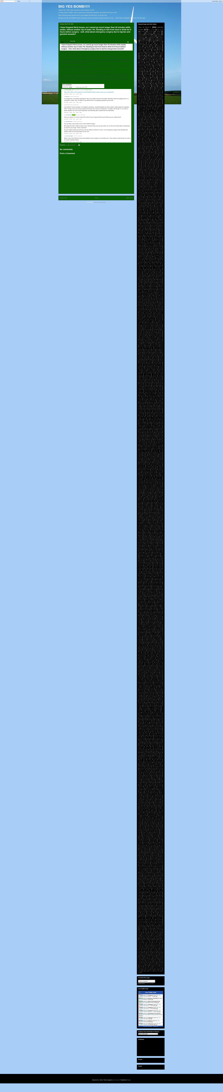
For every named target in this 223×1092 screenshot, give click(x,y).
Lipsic (150, 232)
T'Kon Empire (159, 269)
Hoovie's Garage (141, 93)
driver (160, 455)
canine (145, 365)
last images (145, 620)
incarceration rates (157, 578)
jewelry (151, 600)
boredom (142, 346)
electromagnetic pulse (144, 469)
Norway (159, 46)
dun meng (161, 460)
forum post (149, 518)
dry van (151, 459)
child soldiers (147, 386)
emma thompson (146, 475)
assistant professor (144, 312)
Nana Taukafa (146, 242)
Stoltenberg (148, 268)
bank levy (154, 102)
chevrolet (140, 70)
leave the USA (158, 628)
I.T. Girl (158, 219)
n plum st (159, 689)
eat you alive (141, 465)
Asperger (159, 178)
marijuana (150, 649)
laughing (144, 623)
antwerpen (146, 300)
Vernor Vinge (160, 276)
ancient (161, 295)
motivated (142, 682)
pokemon (161, 79)
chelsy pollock (147, 383)
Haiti (143, 219)
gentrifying (140, 530)
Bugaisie (146, 185)
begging (149, 333)
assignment (153, 310)
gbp (157, 528)
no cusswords (152, 708)
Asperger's (140, 179)
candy (139, 365)
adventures (153, 288)
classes (144, 396)
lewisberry (150, 630)
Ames (160, 175)
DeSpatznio (149, 202)
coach (153, 399)
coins (162, 400)
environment (140, 480)
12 (162, 158)
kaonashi (160, 608)
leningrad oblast (158, 629)
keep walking (143, 610)
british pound (157, 352)
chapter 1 (142, 53)
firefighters (157, 508)
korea (159, 76)
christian (155, 390)
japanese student (152, 593)
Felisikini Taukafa (142, 210)
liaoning (139, 632)
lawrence (140, 626)
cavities (139, 370)
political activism (149, 761)
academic (142, 99)
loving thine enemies (147, 640)
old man (146, 722)
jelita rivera (147, 598)
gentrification (146, 529)
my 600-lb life (152, 689)
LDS (151, 42)
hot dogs (140, 565)
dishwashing (142, 445)
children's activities (157, 388)
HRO (139, 219)
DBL (145, 196)
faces (157, 492)
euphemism (159, 483)
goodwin (160, 542)
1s (146, 165)
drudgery (152, 458)
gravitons (146, 545)
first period (148, 509)
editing (159, 466)
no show (158, 709)
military (152, 130)
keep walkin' (160, 609)
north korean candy (153, 715)
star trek (150, 43)
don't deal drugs (141, 448)
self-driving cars (148, 143)
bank (143, 326)
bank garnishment (151, 326)
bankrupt (159, 326)
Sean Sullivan (154, 260)
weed (160, 149)
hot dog (160, 563)
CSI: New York (160, 186)
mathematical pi (143, 655)
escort (144, 482)
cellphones (147, 373)
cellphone (140, 373)
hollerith (141, 560)
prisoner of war (141, 771)
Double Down (152, 203)
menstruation (158, 663)
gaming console (141, 526)
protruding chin (147, 776)
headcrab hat (142, 553)
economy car (141, 466)
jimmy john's (148, 76)
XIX (146, 280)
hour (146, 565)
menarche (149, 663)
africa (147, 99)
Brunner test (149, 62)
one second (149, 725)
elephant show (146, 470)
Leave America (155, 230)
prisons (149, 771)
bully (147, 358)
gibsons (140, 536)
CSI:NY (141, 188)
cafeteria (155, 360)
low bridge (159, 640)
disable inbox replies (80, 87)
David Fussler (158, 200)
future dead (146, 74)
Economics (151, 206)
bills (143, 340)
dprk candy (158, 452)
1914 (152, 160)
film (143, 119)
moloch (145, 678)
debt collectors (143, 430)
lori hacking (157, 638)
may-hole (155, 656)
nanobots (160, 692)
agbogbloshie (153, 289)
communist (161, 108)
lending (151, 629)
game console (141, 525)
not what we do (158, 718)
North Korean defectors (143, 248)
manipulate (161, 646)
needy (156, 699)
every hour (148, 488)
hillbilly (158, 555)
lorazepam (150, 638)
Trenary (159, 273)
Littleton (156, 232)
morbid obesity (146, 679)
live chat (161, 632)
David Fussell (150, 200)
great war (145, 546)
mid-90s (160, 666)
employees (159, 116)
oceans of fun (147, 720)
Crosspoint (140, 195)
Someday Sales (155, 263)
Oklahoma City (151, 249)
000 (157, 153)
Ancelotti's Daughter (149, 176)
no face (158, 708)
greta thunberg (160, 546)
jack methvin (154, 588)
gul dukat (153, 548)
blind (151, 342)
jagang (145, 589)
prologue (142, 82)
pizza (160, 752)
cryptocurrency (158, 420)
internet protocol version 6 (157, 585)
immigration (160, 573)
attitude (152, 316)
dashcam (148, 428)
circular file (142, 395)
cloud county (142, 108)
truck (160, 86)
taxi (149, 146)
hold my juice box (158, 558)
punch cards (155, 778)
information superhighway (157, 581)
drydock (140, 460)
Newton (141, 96)
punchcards (145, 779)
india (154, 579)
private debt (155, 771)
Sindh (155, 262)
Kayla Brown (160, 228)
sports (153, 83)
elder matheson (159, 468)
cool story (140, 413)
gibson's (146, 535)
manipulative (149, 648)
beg (139, 333)
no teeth (148, 710)
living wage (142, 633)
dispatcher (150, 445)
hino (162, 555)
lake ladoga (147, 618)
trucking (140, 88)
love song (157, 639)
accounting (154, 283)
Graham (161, 216)
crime (162, 419)
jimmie (160, 600)
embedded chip (152, 472)
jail (138, 591)
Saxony (147, 260)
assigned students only (143, 310)
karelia (139, 609)
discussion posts (159, 443)
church (157, 393)
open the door (152, 728)
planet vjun (145, 755)
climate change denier (157, 398)
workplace (146, 88)
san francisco (147, 142)
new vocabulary (141, 703)
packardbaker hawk (159, 738)
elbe (153, 468)
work (141, 62)
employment (141, 43)
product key (147, 775)
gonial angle (155, 540)
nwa (141, 720)
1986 (148, 163)
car (160, 68)
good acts (140, 542)
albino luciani (152, 290)
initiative (154, 582)
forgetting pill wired (155, 516)
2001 (156, 165)
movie (139, 135)
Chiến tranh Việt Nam (148, 190)
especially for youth (152, 482)
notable (145, 719)
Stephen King (146, 266)
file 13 (153, 503)
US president (156, 275)
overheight (153, 733)
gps (139, 123)
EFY (152, 205)
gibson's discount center (156, 535)
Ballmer (145, 180)
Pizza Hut (159, 96)
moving (144, 135)
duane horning (150, 460)
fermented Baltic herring (150, 500)
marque (144, 652)
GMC (156, 212)
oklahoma (140, 722)
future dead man (152, 522)
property (140, 776)
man (161, 643)
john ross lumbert (150, 603)
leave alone (142, 628)
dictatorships (150, 442)
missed (156, 672)
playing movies (145, 758)
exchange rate (154, 489)
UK (151, 275)
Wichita (158, 98)
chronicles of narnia (150, 393)
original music (141, 732)
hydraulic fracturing (157, 568)
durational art (149, 462)
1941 (160, 160)
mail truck (142, 130)
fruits (155, 520)
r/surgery (67, 41)
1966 (152, 162)
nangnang (159, 690)
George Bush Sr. (146, 215)
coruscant (142, 415)
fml (162, 55)
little (157, 632)
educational (140, 468)
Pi (149, 252)
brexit (158, 105)
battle (159, 329)
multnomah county (159, 688)
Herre (150, 219)
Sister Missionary (144, 263)
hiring (147, 126)
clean (152, 70)
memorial (156, 660)
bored (162, 345)
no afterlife (158, 706)
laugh (141, 129)
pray (141, 765)
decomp (145, 432)
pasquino (142, 743)
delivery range (160, 436)
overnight (159, 733)
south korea (147, 145)
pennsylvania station (142, 749)
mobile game (141, 676)
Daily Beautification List (154, 198)
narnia (160, 693)
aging (160, 99)
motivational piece (149, 683)
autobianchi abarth (142, 319)
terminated (160, 85)
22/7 (155, 168)
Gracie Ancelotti (154, 216)
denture (141, 113)
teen (153, 146)
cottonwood (153, 415)
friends (150, 520)
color (143, 406)
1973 (160, 162)
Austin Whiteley (150, 90)
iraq (159, 586)
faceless (153, 492)
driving (155, 456)
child (158, 385)
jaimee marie (152, 591)
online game (147, 726)
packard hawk (158, 736)
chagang (154, 373)
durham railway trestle (158, 462)
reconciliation (160, 139)
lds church (146, 626)
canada (139, 363)
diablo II (140, 33)
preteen (139, 139)
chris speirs (148, 390)
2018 (156, 166)
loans (160, 633)
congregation (159, 409)
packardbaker (149, 738)
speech (153, 145)
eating (147, 116)
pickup (153, 751)
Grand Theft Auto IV (153, 218)
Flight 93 (159, 210)
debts (144, 71)
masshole (155, 653)
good (160, 540)
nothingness (151, 719)
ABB (155, 173)
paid (147, 739)
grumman (155, 123)
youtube (158, 88)
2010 (148, 166)
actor (141, 286)
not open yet (150, 718)
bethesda (159, 103)
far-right (149, 496)
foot (157, 513)
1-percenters (153, 156)
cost (148, 415)
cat (155, 369)
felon (141, 499)
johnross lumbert (159, 603)
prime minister (160, 768)
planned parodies (152, 79)
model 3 (154, 676)
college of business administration (145, 405)
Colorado (155, 192)
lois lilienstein (155, 636)
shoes (139, 46)
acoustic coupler (145, 285)
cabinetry (161, 359)
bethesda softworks (142, 105)
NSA (162, 95)
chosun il (140, 390)
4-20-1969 (149, 170)
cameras (161, 360)
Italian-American (158, 222)
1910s (148, 160)
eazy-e (148, 465)
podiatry (149, 759)
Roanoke (149, 256)
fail (161, 492)
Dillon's (155, 202)
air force (145, 290)
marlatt (157, 650)
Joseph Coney (146, 226)
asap (148, 309)
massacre (149, 653)
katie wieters (145, 609)
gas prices (147, 528)
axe (144, 322)
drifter (147, 453)
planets (150, 755)
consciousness (157, 410)
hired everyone (151, 556)
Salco (149, 259)
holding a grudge (151, 559)
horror (155, 563)
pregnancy (148, 766)
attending (147, 316)
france (160, 518)
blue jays (153, 343)
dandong (160, 423)
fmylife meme (155, 56)
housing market (158, 565)
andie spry (160, 52)
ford (139, 516)
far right (144, 496)
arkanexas (159, 306)
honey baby (140, 562)
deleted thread (152, 435)
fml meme (142, 56)
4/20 (154, 170)
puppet (157, 779)
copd (145, 413)
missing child (149, 673)
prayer (145, 765)
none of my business (146, 712)
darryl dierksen (158, 426)
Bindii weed (158, 182)
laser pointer (158, 619)
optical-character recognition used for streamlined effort (150, 729)
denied (160, 438)
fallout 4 (145, 495)
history (141, 58)
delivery (150, 71)
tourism (151, 31)
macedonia (159, 642)
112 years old (152, 158)
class (139, 396)
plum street (142, 759)
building (156, 356)
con (161, 408)
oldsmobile (153, 722)
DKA (162, 196)
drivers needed (149, 456)
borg (147, 346)
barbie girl (156, 328)
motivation (147, 133)
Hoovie (159, 92)
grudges (147, 548)
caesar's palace (148, 360)
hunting (150, 568)
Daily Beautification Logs (153, 199)
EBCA (148, 205)
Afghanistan (140, 175)
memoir (150, 660)
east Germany (141, 116)
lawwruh (67, 96)
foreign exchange (145, 516)
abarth (148, 282)
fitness (160, 509)
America (147, 175)
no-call (153, 710)
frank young (140, 519)
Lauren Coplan (146, 230)
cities (160, 395)
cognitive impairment (151, 400)
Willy (139, 280)
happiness (140, 552)
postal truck (152, 138)
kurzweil (159, 616)
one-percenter (156, 725)
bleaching (146, 342)
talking (154, 85)
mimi (147, 670)
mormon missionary (156, 679)
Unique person (152, 276)
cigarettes (153, 106)
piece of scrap (160, 751)
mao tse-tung (157, 648)
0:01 (161, 153)
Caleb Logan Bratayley (157, 188)
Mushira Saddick (157, 240)
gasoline (153, 528)
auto (141, 318)
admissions (149, 67)
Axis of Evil (160, 179)
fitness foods (141, 510)
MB (148, 233)
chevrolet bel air (141, 385)
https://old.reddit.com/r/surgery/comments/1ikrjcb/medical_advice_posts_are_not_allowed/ (89, 92)
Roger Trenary (141, 258)
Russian (153, 258)
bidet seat (161, 338)
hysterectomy (157, 571)
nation (144, 696)
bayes (144, 330)
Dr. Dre (158, 203)
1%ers (139, 156)
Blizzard (150, 33)
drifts (161, 453)
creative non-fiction (152, 418)
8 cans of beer (160, 172)
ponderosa (140, 762)
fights (149, 503)
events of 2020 (141, 488)
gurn (144, 549)
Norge (146, 96)
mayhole (142, 658)
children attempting (148, 388)
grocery (140, 76)
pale (139, 741)
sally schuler (159, 140)
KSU (152, 46)
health (155, 125)
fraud (160, 119)
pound (158, 763)
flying (152, 512)
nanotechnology (148, 693)
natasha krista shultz (153, 695)
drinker (139, 455)
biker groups (154, 339)
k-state (153, 44)
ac (162, 98)
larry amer (145, 619)
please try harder (154, 758)
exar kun (147, 489)
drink (162, 113)
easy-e (160, 463)
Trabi (145, 273)
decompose (151, 432)
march (144, 649)
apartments (160, 300)
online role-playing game (156, 726)
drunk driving (145, 459)
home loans (147, 560)
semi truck (155, 82)
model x (140, 678)
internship (148, 586)
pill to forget (145, 752)
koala (141, 615)
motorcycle (153, 133)
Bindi (162, 180)
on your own (142, 725)
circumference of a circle (152, 395)
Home (97, 198)
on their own (160, 723)
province (154, 776)
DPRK (141, 198)
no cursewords (144, 708)
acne (139, 285)
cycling (161, 422)
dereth (145, 439)
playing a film (146, 756)
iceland (159, 572)
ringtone (152, 140)
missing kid (140, 675)
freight (139, 120)
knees (148, 613)
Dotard (146, 203)
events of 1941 (149, 485)
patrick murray (154, 745)
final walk (149, 505)
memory (151, 662)
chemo (154, 383)
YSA (150, 280)
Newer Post (63, 198)
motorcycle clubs (158, 683)
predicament (140, 766)
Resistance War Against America (156, 255)
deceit (155, 430)
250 (139, 169)
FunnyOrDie (140, 212)
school (140, 50)
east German (159, 115)
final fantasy (159, 503)
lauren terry (150, 623)
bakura (154, 325)
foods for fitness (150, 513)
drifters (151, 453)
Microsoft (140, 239)
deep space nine (151, 110)
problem (159, 772)
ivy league (148, 588)
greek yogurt (152, 546)
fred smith (140, 520)
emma (148, 473)
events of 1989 (141, 486)
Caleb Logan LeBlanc (142, 189)
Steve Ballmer (155, 266)
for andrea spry (145, 515)
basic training (146, 329)
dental (151, 55)
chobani (153, 389)
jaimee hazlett (145, 591)
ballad (158, 31)
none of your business (145, 713)
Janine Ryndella (153, 223)
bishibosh (149, 340)
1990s (160, 163)
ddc (139, 429)
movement (159, 133)
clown (144, 399)
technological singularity (144, 61)
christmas (159, 392)
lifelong (144, 632)
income (149, 579)
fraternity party (158, 519)
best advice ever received (156, 335)
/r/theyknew (140, 153)
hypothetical (149, 571)
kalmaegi (149, 608)
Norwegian (152, 96)
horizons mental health (143, 563)
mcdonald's (159, 658)
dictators (157, 113)
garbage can (155, 526)
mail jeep (146, 643)
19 (140, 160)
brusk (160, 355)
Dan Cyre (140, 92)
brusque (140, 356)
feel (146, 498)
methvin (154, 665)
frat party (152, 519)
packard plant (141, 738)
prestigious (153, 768)
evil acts (155, 488)
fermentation (158, 499)
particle (139, 742)
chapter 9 (153, 378)
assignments (160, 310)
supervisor (147, 85)
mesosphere (148, 665)
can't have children (157, 362)
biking (139, 340)
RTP (149, 253)
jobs (156, 602)
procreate (159, 773)
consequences (141, 412)
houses (139, 128)
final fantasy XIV (141, 505)
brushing (155, 355)
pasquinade (153, 742)
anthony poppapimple (143, 299)
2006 (157, 89)
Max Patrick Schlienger (149, 235)
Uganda (145, 276)
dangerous (140, 425)
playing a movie (154, 756)
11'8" (144, 158)
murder (159, 77)
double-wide (155, 450)
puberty (160, 776)
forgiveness (155, 119)
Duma (143, 205)
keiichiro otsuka (152, 610)
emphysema (158, 476)
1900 (144, 160)
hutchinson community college (153, 58)
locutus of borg (141, 635)
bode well (142, 345)
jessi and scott (156, 599)
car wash (142, 368)
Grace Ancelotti (146, 216)
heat (162, 553)
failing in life (147, 493)
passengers (154, 743)
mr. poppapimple (144, 686)
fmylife (148, 56)
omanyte (159, 722)
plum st (161, 758)
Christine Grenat (141, 192)
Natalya (156, 243)
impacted (142, 575)
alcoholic (159, 290)
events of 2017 (150, 486)
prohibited (159, 775)
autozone (156, 320)
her (149, 555)
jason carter (157, 128)
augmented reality (159, 316)
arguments (151, 306)
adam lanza (146, 286)
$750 (154, 152)
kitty (161, 612)
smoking (140, 145)
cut (146, 109)
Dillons (160, 202)
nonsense (154, 713)
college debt (151, 403)
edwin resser (148, 468)
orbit (146, 731)
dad (149, 423)
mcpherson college (142, 659)
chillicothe (140, 389)
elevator (153, 470)
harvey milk (160, 552)
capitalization (141, 366)
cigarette (147, 106)
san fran (140, 142)
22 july (150, 168)
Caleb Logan (147, 188)
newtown (140, 705)
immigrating (154, 573)
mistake (160, 675)
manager (154, 49)
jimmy (139, 602)
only (139, 728)
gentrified (153, 529)
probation (153, 772)
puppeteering (145, 781)
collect (145, 403)
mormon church (154, 132)
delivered (145, 436)
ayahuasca (149, 322)
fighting (144, 503)
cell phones (159, 372)
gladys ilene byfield (148, 539)
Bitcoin (139, 183)
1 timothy (146, 155)
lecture (145, 129)
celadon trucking (146, 372)
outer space (154, 732)
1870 (153, 159)
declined (140, 432)
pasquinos (147, 743)
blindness (156, 342)
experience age (148, 490)
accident (142, 283)
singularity (146, 83)
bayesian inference (142, 332)
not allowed (145, 716)
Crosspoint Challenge (151, 195)
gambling (140, 122)
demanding (142, 438)
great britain (148, 123)
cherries (159, 383)
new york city (149, 136)
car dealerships (154, 366)
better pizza (151, 336)
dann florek (155, 425)
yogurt (147, 150)
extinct (155, 490)
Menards (141, 236)
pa (148, 735)
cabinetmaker (154, 359)
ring (147, 140)
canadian (146, 363)
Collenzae (149, 192)
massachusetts (141, 653)
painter (155, 739)
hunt (146, 568)
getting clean (146, 533)
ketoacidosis (141, 612)
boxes (153, 105)
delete (146, 435)
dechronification (141, 110)
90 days (146, 173)
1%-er (151, 155)
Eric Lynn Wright (148, 209)
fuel (159, 520)
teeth (156, 146)
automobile (140, 102)
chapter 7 (147, 378)
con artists (140, 409)
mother (141, 133)
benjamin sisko (141, 335)
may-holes (161, 656)
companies (144, 408)
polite (160, 759)
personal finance (141, 751)
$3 (142, 152)
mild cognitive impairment (143, 668)
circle (162, 393)
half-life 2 (142, 550)
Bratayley (145, 183)
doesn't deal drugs (154, 446)
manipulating (142, 648)
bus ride (155, 358)
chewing (148, 385)
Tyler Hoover (141, 98)
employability (141, 478)
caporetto (147, 366)
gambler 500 (159, 523)
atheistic (161, 313)
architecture (155, 305)
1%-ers (155, 155)
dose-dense (148, 449)
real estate (153, 139)
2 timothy (151, 165)
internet (139, 585)
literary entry (156, 34)
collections (149, 108)
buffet (162, 105)
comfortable (147, 406)
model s (160, 676)
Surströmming (141, 269)
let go (153, 129)
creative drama (141, 418)
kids (146, 612)
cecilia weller (150, 370)
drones (139, 458)
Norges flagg (141, 246)
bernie (147, 335)
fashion (153, 118)
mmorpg (154, 77)
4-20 (144, 170)
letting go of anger (142, 630)
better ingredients (142, 336)
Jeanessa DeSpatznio (144, 225)
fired (153, 73)
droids (160, 456)
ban (139, 326)
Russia (147, 258)
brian (158, 350)
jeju (156, 596)
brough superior (147, 355)
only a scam (144, 728)
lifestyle (157, 129)
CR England (148, 186)
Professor (154, 252)
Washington (152, 98)
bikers (160, 339)
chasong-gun (141, 380)
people (145, 138)
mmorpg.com (141, 132)
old (144, 79)
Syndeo (147, 269)
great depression (153, 545)
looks (144, 638)
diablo (143, 31)
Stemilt (139, 266)
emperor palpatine (148, 476)
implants (148, 576)
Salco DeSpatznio (157, 259)
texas (154, 61)
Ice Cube (150, 220)
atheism (151, 313)
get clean (152, 532)
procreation (140, 775)
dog (161, 446)
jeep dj (143, 596)
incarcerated (141, 578)
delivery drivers (152, 436)
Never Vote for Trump (150, 245)
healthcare (161, 125)
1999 (143, 165)
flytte (156, 512)
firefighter (151, 508)
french (144, 120)
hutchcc (145, 128)
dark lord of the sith (148, 426)
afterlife (147, 289)
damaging (154, 423)
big (140, 339)
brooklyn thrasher (158, 353)
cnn (149, 399)
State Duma (158, 265)
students (140, 85)
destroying (150, 439)
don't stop (156, 448)
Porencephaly (68, 89)
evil (144, 118)
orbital (151, 731)
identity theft (140, 573)
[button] (62, 89)
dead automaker (145, 429)
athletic (147, 315)
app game (150, 302)
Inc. (155, 220)
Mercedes (147, 236)
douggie (145, 452)
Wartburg (150, 278)
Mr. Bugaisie (141, 240)
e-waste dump (153, 463)
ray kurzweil (146, 139)
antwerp (140, 300)
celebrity (153, 372)
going (158, 539)
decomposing (159, 432)
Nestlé (161, 243)
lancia (139, 619)
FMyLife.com (157, 50)
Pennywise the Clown (142, 252)
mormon (159, 44)
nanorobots (140, 693)
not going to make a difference (156, 716)
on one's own (153, 723)
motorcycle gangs (142, 685)
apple (155, 302)
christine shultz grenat (150, 392)
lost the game (151, 639)
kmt (139, 613)
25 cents (160, 168)
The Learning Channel (148, 272)
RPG (145, 253)
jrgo (154, 605)
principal (151, 769)
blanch (154, 340)
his (162, 556)
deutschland (148, 440)
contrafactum (151, 37)
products (154, 775)
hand (148, 550)
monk (139, 679)
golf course (144, 540)
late (162, 128)
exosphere (140, 490)
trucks (141, 149)
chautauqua (149, 382)
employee (148, 47)
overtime (140, 735)
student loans (144, 42)
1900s (147, 89)
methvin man (160, 665)
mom (150, 678)
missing (141, 673)
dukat (156, 460)
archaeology (142, 305)
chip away (147, 389)
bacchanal (154, 323)
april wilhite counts (155, 303)
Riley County (142, 256)
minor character (141, 672)
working (148, 50)
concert (146, 409)
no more (152, 709)
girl (144, 536)
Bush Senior (158, 185)
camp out (149, 362)
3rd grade (151, 30)
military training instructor (147, 669)
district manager (157, 445)
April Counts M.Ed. (150, 178)
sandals (153, 142)
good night (154, 542)
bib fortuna (158, 336)
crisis (141, 420)
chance (154, 375)
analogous (156, 295)
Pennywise (159, 250)
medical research (152, 659)
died (156, 442)
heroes (153, 555)
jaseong (160, 593)
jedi (153, 595)
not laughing (142, 718)
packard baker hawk (147, 736)
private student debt (145, 80)
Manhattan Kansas (151, 52)
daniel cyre (147, 425)
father (157, 496)
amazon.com (146, 295)
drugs (152, 115)
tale (146, 146)
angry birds (152, 296)
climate (156, 396)
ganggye (149, 526)
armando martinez (148, 308)
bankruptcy (141, 47)
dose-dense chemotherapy (144, 450)
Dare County (142, 200)
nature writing (141, 698)
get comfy (158, 532)
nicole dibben (146, 705)
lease (157, 626)
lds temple (152, 626)
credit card (146, 419)
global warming (158, 122)
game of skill (148, 525)
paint (151, 739)
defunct (159, 110)
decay (150, 430)
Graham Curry (143, 218)
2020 (160, 166)
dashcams (154, 428)
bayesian (149, 330)
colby (147, 402)
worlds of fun (141, 150)
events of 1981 (158, 485)
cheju (141, 383)
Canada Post (152, 189)
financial (154, 505)
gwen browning (155, 549)
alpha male (159, 293)
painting (160, 739)
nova (156, 719)
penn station (148, 748)
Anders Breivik (158, 176)
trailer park (161, 148)
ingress (141, 582)
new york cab (159, 703)
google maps (141, 543)
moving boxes (155, 685)
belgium (159, 333)
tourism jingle (144, 40)
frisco (155, 120)
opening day (159, 728)
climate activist (147, 398)
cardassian (155, 368)
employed (149, 478)
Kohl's (148, 229)
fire (140, 506)
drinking (145, 455)
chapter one (150, 53)
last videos (151, 622)
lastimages (157, 622)
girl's (148, 536)
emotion (154, 475)
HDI (160, 218)
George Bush (152, 213)
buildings (141, 106)
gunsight (140, 549)
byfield (148, 359)
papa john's (158, 741)
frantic (146, 519)
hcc (162, 56)
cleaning (161, 106)
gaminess (160, 525)
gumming (159, 548)
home (151, 126)
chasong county (150, 379)
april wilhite (147, 303)
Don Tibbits (140, 203)
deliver (139, 436)
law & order (156, 623)
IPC (148, 93)
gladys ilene (153, 538)
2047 (139, 168)
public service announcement (144, 778)
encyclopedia (151, 479)
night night (159, 705)
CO (143, 186)
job (155, 76)
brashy (141, 350)
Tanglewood (156, 270)
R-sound (140, 253)
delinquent (140, 112)
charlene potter (141, 379)
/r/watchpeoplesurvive (149, 153)
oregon (160, 731)
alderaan (140, 292)
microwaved (153, 666)
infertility (149, 581)
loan (148, 633)
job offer (151, 602)
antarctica (145, 100)
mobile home (148, 676)
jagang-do (159, 589)
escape (139, 118)
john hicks (161, 602)
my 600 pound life (143, 689)
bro (162, 352)
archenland (149, 305)
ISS (145, 220)
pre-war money (158, 765)
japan (159, 47)
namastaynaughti (69, 135)
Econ (146, 206)
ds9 (144, 460)
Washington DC (157, 278)
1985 (143, 163)
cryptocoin (150, 420)
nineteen (140, 706)
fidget (154, 502)
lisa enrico (152, 632)
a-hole (143, 282)
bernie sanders (151, 103)
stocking (159, 83)
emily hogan (142, 473)
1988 (152, 163)
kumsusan (146, 616)
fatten (162, 496)
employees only (141, 479)
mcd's (153, 658)
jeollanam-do (141, 599)
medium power (144, 660)
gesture (146, 532)
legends (146, 629)
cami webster (143, 362)
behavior (160, 102)
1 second (140, 155)
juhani (158, 605)
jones (145, 605)
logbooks (154, 635)
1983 (152, 89)
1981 (139, 163)
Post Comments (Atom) (100, 202)
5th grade (153, 40)
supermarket (141, 146)
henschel (145, 555)
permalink (66, 102)
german (141, 532)
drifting (156, 453)
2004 (160, 165)
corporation (151, 413)
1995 (139, 165)
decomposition (141, 433)
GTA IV (160, 212)
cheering (161, 382)
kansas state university (144, 49)
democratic (160, 112)
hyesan (139, 569)
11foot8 (158, 158)
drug (155, 71)
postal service (152, 763)
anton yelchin (158, 299)
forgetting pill (148, 119)
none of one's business (158, 712)
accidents (148, 283)
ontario (160, 136)
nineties (145, 706)
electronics (154, 469)
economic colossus (157, 465)
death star (158, 109)
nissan (140, 79)
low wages (140, 642)
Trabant (140, 273)
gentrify (159, 529)
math (148, 130)
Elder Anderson (148, 92)
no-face (158, 710)
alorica (153, 293)
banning (140, 328)
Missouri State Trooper (149, 239)
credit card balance (155, 419)
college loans (159, 403)
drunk (139, 459)
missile (161, 672)
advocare (142, 289)
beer (160, 332)
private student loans (157, 80)
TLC (147, 270)
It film (152, 222)
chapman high (147, 376)
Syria (152, 269)
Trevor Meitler (141, 275)
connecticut (140, 410)
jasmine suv (140, 595)
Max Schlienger (159, 235)
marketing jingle (150, 650)
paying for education (156, 746)
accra (160, 283)
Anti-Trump (140, 178)
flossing (147, 512)
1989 (156, 163)
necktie (151, 699)
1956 (144, 162)
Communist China (149, 193)
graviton (140, 545)
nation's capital (151, 696)
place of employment (149, 753)
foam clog (161, 512)
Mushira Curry (149, 240)
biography (147, 44)
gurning (148, 549)
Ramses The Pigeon (157, 253)
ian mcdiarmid (153, 572)
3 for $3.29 (148, 169)
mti (158, 686)
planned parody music (158, 755)
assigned (160, 309)
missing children (157, 673)
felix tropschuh (160, 498)
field (140, 503)
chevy (147, 70)
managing (159, 645)
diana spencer (141, 442)
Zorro (139, 282)
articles (156, 308)
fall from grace (159, 493)
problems (140, 773)
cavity (144, 370)
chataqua (155, 380)
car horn (161, 366)
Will (156, 279)
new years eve (150, 703)
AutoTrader (154, 179)
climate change (159, 53)
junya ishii (158, 606)
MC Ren (153, 233)
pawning (147, 746)
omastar (140, 723)
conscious (149, 410)
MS (157, 233)
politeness (140, 761)
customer (148, 422)
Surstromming (157, 268)
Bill (156, 90)
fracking (155, 518)
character (159, 378)
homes (155, 126)
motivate (161, 680)
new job (160, 702)
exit (160, 489)
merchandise (141, 665)
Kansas (148, 34)
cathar (160, 369)
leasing (161, 626)
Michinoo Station (147, 238)
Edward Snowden (159, 206)
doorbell (161, 448)
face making (146, 492)
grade (143, 123)
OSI (144, 249)
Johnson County (143, 95)
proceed (146, 773)
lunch (150, 642)
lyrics (162, 129)
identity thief (147, 573)
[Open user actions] (129, 42)
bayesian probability (153, 332)
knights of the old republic (157, 613)
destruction (156, 439)
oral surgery (141, 731)
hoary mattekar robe (144, 558)
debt (146, 55)
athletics (154, 315)
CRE (154, 186)
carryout (145, 369)
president (159, 138)
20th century (145, 168)
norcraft (160, 713)
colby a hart (153, 402)
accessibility (160, 282)
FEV (155, 209)
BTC (141, 180)
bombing (147, 345)
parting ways (146, 742)
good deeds (147, 542)
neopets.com (141, 702)
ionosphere (154, 586)
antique (151, 299)
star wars (161, 40)
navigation (148, 698)
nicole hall (153, 705)
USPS (147, 98)
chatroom (161, 380)
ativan (160, 315)
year (153, 88)
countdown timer (157, 416)
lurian (154, 642)
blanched (160, 340)
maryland (159, 652)
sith (155, 143)
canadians (152, 363)
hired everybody (143, 556)
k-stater (143, 608)
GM (155, 92)
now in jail (161, 719)
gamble (160, 120)
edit (155, 466)
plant (141, 756)
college (141, 55)
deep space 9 (150, 433)
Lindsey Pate (143, 232)
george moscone (159, 530)
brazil (146, 350)
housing (150, 565)
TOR (151, 270)
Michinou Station (157, 238)
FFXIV (160, 209)
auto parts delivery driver (149, 318)
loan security (154, 633)
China (160, 90)
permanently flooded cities (155, 749)
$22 (139, 152)
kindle (156, 612)
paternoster (160, 743)
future (139, 74)
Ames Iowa (140, 176)
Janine (146, 223)
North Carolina (158, 246)
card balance (148, 368)
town (145, 148)
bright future (146, 352)
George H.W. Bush (155, 215)
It (148, 222)
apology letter (143, 302)
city (157, 106)
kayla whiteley (153, 609)
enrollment (159, 479)
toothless (148, 86)
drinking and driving (153, 455)
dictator (152, 113)
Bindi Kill (142, 182)
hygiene (153, 569)
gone (149, 540)
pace (152, 735)
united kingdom (148, 149)
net (150, 702)
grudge (141, 548)
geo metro (151, 530)
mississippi (154, 675)
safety (148, 82)
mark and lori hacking (158, 649)
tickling (146, 46)
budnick (145, 356)
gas (161, 526)
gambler (152, 523)
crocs (141, 109)
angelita (146, 296)
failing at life (140, 493)
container (149, 412)
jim (155, 600)
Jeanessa (161, 223)
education (157, 55)
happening (153, 550)
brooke (141, 353)
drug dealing (158, 458)
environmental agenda (150, 480)
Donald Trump (154, 64)
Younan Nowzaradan (157, 280)
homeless (153, 560)
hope (155, 562)
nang (147, 690)
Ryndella (158, 258)
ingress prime (148, 582)
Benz (158, 180)
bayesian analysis (157, 330)
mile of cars (153, 668)
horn (151, 563)
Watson (139, 279)
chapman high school (157, 376)
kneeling (143, 613)
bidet (149, 105)
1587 (149, 159)
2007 (139, 166)
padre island (142, 739)
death (139, 71)
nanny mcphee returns (151, 692)
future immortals (145, 523)
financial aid (160, 505)
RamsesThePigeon (142, 255)
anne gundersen (146, 298)
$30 (150, 152)
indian (158, 579)
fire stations (145, 508)
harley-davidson (148, 552)
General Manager (142, 213)
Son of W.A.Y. (144, 27)
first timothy (154, 509)
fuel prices (145, 522)
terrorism (161, 146)
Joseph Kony (154, 226)
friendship (150, 120)
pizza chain (140, 753)
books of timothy (155, 345)
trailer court (154, 148)
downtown (152, 452)
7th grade (153, 172)
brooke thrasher (148, 353)
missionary (147, 675)
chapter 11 (140, 378)
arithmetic (151, 100)
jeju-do (141, 598)
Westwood (145, 279)
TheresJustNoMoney (70, 42)
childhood (154, 386)
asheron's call (158, 100)
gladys (156, 536)
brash (162, 349)
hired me (158, 556)
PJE (154, 250)
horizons (160, 562)
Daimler (161, 199)
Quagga (160, 252)
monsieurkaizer (69, 121)
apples (160, 302)
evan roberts (141, 485)
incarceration (148, 578)
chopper (159, 389)
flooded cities (141, 512)
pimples (155, 752)
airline (139, 100)
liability (160, 630)
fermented (140, 500)
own (145, 735)
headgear (149, 553)
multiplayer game (150, 688)
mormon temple (141, 680)
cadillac (141, 360)
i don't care (145, 572)
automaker (152, 319)
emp (158, 475)
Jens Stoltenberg (155, 225)
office (155, 136)
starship (159, 145)
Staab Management (149, 265)
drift (143, 453)
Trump (147, 275)
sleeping (160, 143)
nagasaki (149, 135)
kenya (160, 610)
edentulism (149, 466)
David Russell (141, 202)
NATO (139, 242)
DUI (145, 198)
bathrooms (153, 329)
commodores (155, 406)
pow (162, 763)
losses (144, 639)
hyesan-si (146, 569)
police (155, 759)
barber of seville (147, 328)
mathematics (152, 655)
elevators (159, 470)
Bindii (147, 182)
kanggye (154, 608)
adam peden (153, 286)
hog (151, 558)
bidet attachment (153, 338)
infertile (143, 581)
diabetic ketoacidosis (157, 440)
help (140, 555)
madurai (140, 643)
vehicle (155, 149)
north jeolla (144, 715)
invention (151, 128)
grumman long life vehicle (147, 125)
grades (160, 543)
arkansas (140, 308)
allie (150, 293)
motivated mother (158, 682)
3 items (153, 169)
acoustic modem (154, 285)
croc (145, 420)
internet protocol (146, 585)
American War (154, 175)
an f (151, 295)
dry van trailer (158, 459)
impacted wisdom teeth (151, 575)
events (158, 33)
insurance (140, 583)
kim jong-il (151, 612)
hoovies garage (148, 562)
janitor (145, 593)
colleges (156, 405)
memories (145, 662)
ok (160, 720)
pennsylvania (158, 748)
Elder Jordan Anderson (145, 208)
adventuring (160, 288)
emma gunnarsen (155, 473)
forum (144, 518)
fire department (147, 506)
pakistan (140, 138)
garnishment (150, 122)
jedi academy (159, 595)
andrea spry (158, 67)
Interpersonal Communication (157, 93)
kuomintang (153, 616)
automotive (147, 102)
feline (154, 498)
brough (139, 355)
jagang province (152, 589)
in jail (153, 576)
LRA (152, 229)
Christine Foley (158, 190)
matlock (159, 655)
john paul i (142, 603)
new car (155, 702)
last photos (145, 622)
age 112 (160, 289)
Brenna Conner (152, 183)
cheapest (155, 382)
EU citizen (157, 205)
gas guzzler (140, 528)
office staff (155, 720)
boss (152, 346)
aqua (162, 303)
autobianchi (159, 318)
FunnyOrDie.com (149, 212)
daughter (160, 428)
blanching (140, 342)
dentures (147, 113)
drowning (145, 458)
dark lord (151, 109)
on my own (146, 723)
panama (144, 741)
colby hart (159, 402)
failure (152, 493)
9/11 (141, 173)
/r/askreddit (159, 152)
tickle (141, 86)
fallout (148, 118)
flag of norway (154, 510)
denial (155, 438)
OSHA (139, 249)
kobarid (145, 615)
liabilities (155, 630)
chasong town (159, 379)
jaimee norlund (147, 592)
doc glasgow (145, 446)
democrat (155, 112)
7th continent (146, 172)
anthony (160, 298)
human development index (144, 566)
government (148, 543)
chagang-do (147, 375)
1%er (160, 155)
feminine (151, 499)
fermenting (145, 502)
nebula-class (145, 699)
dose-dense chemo (157, 449)
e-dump (141, 463)
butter (144, 359)
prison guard (158, 769)
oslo (148, 732)
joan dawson (145, 602)
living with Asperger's (157, 39)
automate (159, 319)
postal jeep (145, 763)
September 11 (149, 262)
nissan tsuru (151, 706)
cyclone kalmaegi (143, 423)
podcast (140, 34)
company (150, 408)
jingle (146, 39)
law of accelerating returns (151, 625)
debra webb (153, 429)
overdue (146, 733)
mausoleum (148, 656)
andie (141, 296)
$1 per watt (152, 150)
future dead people (156, 74)
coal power (159, 399)
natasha (144, 695)
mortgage (161, 132)
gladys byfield (147, 538)
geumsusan (160, 533)
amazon (140, 295)
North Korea (158, 42)
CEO (139, 186)
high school (142, 126)
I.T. (154, 219)
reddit (160, 49)
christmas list (141, 393)
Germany (156, 65)
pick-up (148, 751)
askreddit (154, 309)
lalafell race (159, 618)
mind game (152, 670)
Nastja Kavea (155, 242)
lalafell (153, 618)
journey (149, 605)
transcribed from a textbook (146, 36)
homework (159, 560)
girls (152, 536)
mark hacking (142, 650)
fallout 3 (140, 495)
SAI (145, 259)
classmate (150, 396)
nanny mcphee (141, 692)
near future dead (155, 698)
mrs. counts (153, 686)
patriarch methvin (144, 745)
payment (140, 748)
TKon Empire (141, 270)
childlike (160, 386)
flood (160, 510)
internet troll (142, 586)
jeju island (161, 596)
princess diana (143, 769)
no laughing (145, 709)
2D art (143, 169)
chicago (154, 385)
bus (150, 358)
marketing (140, 77)
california (154, 68)
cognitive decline (141, 400)
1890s (162, 159)
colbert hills (142, 402)
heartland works (156, 553)
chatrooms (142, 382)
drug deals (147, 115)
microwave (146, 666)
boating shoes (160, 343)
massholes (161, 653)
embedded (144, 472)
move (149, 685)
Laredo (156, 229)
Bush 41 (152, 185)
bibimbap (140, 338)
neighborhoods (143, 700)
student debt (158, 59)
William (160, 279)
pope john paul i (148, 762)
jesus (146, 600)
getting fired (153, 533)
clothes (139, 399)
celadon (156, 370)
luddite (146, 642)
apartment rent (153, 300)
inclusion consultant (142, 579)
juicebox (143, 606)
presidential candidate (144, 768)
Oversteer (149, 250)
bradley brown (147, 349)
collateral (140, 403)
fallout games (152, 495)
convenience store (157, 412)
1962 (148, 162)
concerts (152, 409)
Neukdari (142, 245)
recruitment (142, 140)
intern (146, 583)
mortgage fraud (154, 680)
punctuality (151, 779)
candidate (159, 363)
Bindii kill (152, 182)
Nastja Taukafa (150, 243)
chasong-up (148, 380)
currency (159, 70)
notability (140, 719)
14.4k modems (143, 159)
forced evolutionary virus (156, 515)
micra (141, 666)
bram (153, 349)
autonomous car (148, 320)
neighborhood (160, 135)
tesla (141, 148)
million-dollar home (159, 669)
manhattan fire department (150, 646)
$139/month (159, 150)
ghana (141, 535)
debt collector (160, 429)
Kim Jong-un (142, 229)
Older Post (129, 198)
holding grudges (159, 559)
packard (140, 59)
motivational (140, 683)
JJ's (142, 223)
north (139, 715)
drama (139, 453)
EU (160, 64)
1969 (156, 162)
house (160, 126)
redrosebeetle (68, 114)
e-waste (146, 463)
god (154, 539)
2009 (144, 166)
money (160, 678)
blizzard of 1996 (146, 343)
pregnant (154, 766)
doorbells (142, 449)
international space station (155, 583)
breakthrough (152, 350)
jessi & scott (148, 599)
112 (147, 158)
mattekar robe (141, 656)
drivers (141, 115)
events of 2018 (158, 486)
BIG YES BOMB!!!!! (74, 6)
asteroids (146, 313)
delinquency (159, 435)
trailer (154, 86)
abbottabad (153, 282)
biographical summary (144, 68)
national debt (159, 696)
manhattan (140, 646)
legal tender (140, 629)
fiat (150, 502)
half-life (161, 549)
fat (153, 496)
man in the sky (142, 645)
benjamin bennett (142, 103)
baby (154, 322)
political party (158, 761)
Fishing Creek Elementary (145, 65)
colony (155, 108)
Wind (143, 280)
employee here (157, 478)
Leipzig (161, 230)
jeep (139, 596)
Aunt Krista (147, 179)
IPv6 (141, 220)
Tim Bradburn (158, 272)
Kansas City (153, 228)
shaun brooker (148, 59)
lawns (160, 625)
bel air (154, 333)
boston (156, 346)
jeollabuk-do (158, 598)
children (140, 388)
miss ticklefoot (150, 672)
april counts (140, 303)
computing (156, 408)
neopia (147, 702)
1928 (156, 160)
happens (159, 550)
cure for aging (141, 422)
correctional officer (159, 413)
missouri (147, 77)
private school (146, 772)
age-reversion (154, 99)
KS (158, 95)
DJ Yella (157, 196)
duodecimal (142, 462)
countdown (148, 416)
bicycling (146, 338)
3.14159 (158, 169)
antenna (154, 298)
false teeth (159, 495)
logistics (145, 636)
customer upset (155, 422)
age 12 (139, 290)
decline (159, 430)
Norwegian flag (153, 248)
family (139, 496)
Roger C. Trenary (157, 256)
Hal (146, 219)
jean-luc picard (148, 595)
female (146, 499)
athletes (142, 315)
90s (151, 173)
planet (157, 753)
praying (150, 765)
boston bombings (148, 348)
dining (152, 443)
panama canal (151, 741)
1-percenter (145, 156)
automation (140, 320)
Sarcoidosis (140, 260)
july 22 (148, 606)
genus (146, 530)
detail (142, 440)
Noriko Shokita (149, 246)
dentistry (140, 439)
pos (140, 763)
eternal (160, 482)
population (156, 762)
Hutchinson (141, 52)
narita (155, 693)
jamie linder (155, 592)
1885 (157, 159)
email (139, 472)
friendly (145, 520)
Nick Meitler (159, 245)
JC (138, 223)
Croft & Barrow (158, 193)
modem (147, 132)
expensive (146, 73)
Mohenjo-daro (159, 239)
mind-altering (159, 670)
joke (141, 605)
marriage (151, 652)
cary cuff (151, 369)
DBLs (149, 196)
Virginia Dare (143, 278)
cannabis (151, 365)
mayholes (148, 658)
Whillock (151, 279)
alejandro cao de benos (149, 292)
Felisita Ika (151, 210)
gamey (154, 525)
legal (149, 129)
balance (160, 325)
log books (148, 635)
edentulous (153, 116)
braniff (157, 349)
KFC (148, 228)
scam (158, 142)
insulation (160, 582)
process (152, 773)
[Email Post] (79, 145)
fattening (141, 498)
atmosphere (140, 316)
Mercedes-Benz (154, 236)
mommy (155, 678)
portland (161, 762)
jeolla (153, 598)
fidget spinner (160, 502)
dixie (139, 446)
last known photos (153, 620)
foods (144, 513)
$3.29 (146, 152)
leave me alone (150, 628)
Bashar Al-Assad (151, 180)
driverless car (141, 456)
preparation (160, 766)
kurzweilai (140, 618)
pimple (151, 752)
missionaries (158, 130)
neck (154, 135)
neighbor (161, 699)
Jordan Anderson (152, 95)
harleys (154, 552)
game (145, 122)
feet (155, 47)
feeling (149, 498)
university (160, 61)
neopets (159, 700)
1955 (139, 162)
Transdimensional (152, 273)
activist (161, 285)
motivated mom (149, 682)
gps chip (155, 543)
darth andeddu (141, 428)
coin (158, 400)
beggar (143, 333)
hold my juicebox (141, 559)
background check (147, 325)
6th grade (160, 30)
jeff (147, 596)
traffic (149, 148)
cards (160, 368)
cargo (139, 369)
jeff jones (152, 596)
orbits (155, 731)
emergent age (160, 472)
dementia (149, 438)
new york (142, 136)
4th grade (159, 170)
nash (139, 695)
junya (153, 606)
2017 (152, 166)
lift (148, 632)
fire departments (156, 506)
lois (149, 636)
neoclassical (152, 700)
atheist (156, 313)
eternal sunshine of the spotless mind (146, 483)
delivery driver (147, 112)
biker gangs (146, 339)
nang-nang (152, 690)
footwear (159, 73)
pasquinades (160, 742)
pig (140, 752)
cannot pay (158, 365)
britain (151, 352)
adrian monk (146, 288)
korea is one (151, 615)
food (141, 513)
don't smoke (149, 448)
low (154, 640)
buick (151, 356)
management (151, 645)
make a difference (154, 643)
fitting (147, 510)
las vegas (152, 619)
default (156, 433)
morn (148, 680)
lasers (139, 620)
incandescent (159, 576)
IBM (162, 219)
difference (147, 443)
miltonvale (142, 670)
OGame (160, 248)
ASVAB (159, 173)
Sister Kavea (160, 262)
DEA (153, 196)
